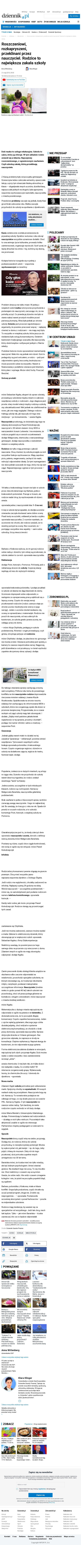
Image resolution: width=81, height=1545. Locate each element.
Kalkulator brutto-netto (70, 1526)
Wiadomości (21, 1521)
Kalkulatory (67, 1511)
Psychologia (49, 1526)
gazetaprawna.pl (68, 12)
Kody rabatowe (35, 1517)
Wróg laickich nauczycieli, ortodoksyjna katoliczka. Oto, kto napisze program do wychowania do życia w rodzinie (23, 1289)
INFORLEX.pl (41, 12)
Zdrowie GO (26, 32)
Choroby (48, 1524)
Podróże (20, 1528)
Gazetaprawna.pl (7, 1517)
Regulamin (39, 1536)
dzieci (11, 1233)
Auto (19, 1514)
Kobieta (33, 1514)
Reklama (22, 1536)
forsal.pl (32, 12)
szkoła (20, 1233)
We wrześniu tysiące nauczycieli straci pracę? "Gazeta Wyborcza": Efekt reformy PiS (24, 1315)
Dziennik (3, 36)
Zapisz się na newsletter (14, 85)
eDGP (3, 1519)
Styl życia (48, 1528)
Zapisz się (40, 1495)
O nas (14, 1536)
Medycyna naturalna (51, 1521)
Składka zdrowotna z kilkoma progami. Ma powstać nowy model (8, 1411)
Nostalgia (17, 32)
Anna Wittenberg (6, 69)
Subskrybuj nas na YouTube (15, 80)
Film (32, 1526)
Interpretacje (6, 1526)
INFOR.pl (24, 12)
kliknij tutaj (52, 1502)
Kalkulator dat (67, 1514)
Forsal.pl (4, 1521)
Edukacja (7, 27)
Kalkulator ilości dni (69, 1517)
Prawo (47, 1514)
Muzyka (33, 1528)
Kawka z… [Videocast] (39, 32)
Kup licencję (23, 1225)
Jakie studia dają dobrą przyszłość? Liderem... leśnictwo (23, 1339)
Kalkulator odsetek (69, 1524)
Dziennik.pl (21, 1511)
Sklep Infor (5, 1528)
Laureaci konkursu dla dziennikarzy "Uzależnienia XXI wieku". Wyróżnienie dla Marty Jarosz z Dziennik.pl (39, 1289)
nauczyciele (31, 1233)
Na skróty (5, 1511)
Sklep (76, 12)
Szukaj (75, 16)
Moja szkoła (34, 1521)
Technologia (21, 1517)
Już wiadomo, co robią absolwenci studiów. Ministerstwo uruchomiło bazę (35, 217)
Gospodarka (21, 1519)
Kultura (33, 1531)
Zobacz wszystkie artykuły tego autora (14, 1357)
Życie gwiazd (35, 1524)
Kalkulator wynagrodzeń (71, 1528)
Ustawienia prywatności (38, 1539)
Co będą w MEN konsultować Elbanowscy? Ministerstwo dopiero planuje (34, 673)
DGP (48, 12)
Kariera (30, 1536)
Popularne (28, 1424)
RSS (50, 1539)
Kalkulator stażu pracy (70, 1519)
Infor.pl (4, 1514)
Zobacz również (36, 225)
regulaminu (42, 1489)
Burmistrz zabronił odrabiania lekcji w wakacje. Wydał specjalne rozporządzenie (40, 1315)
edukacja (11, 36)
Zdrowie (20, 1526)
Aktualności (19, 27)
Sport (19, 1524)
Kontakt (7, 1536)
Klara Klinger (33, 69)
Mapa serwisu (69, 1536)
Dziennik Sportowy (54, 32)
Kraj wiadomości (40, 1424)
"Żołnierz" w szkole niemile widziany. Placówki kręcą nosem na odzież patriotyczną (8, 1340)
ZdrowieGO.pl (56, 12)
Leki (46, 1519)
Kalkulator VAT (68, 1521)
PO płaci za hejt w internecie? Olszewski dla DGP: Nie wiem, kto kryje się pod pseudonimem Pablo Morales (8, 1367)
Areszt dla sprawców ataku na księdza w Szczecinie (7, 1285)
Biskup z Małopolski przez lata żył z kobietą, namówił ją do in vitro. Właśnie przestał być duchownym (8, 1316)
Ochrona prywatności (54, 1536)
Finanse (47, 1517)
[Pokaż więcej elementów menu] (78, 21)
